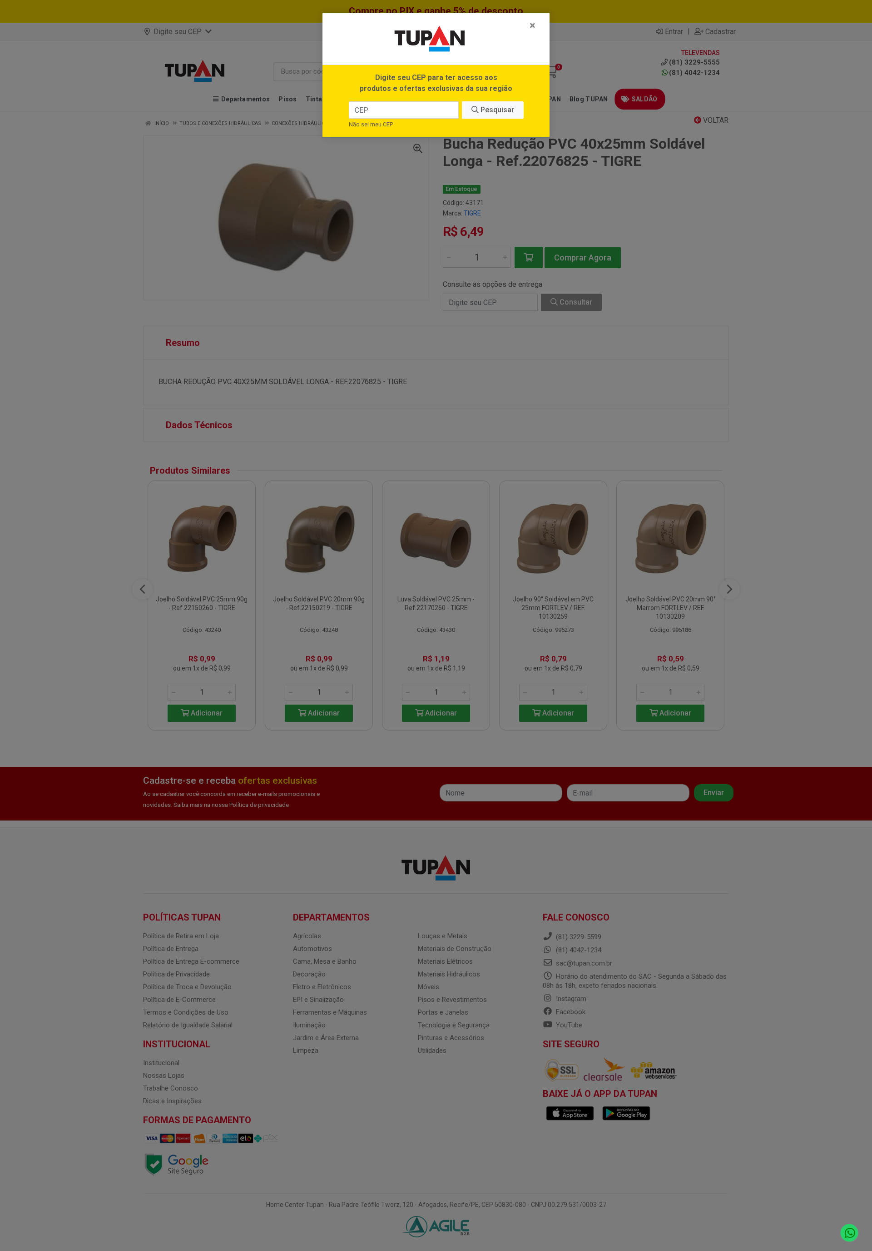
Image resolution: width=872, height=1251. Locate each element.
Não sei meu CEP (371, 124)
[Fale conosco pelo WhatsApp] (849, 1233)
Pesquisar (496, 109)
